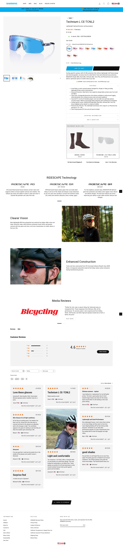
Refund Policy (34, 538)
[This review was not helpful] (39, 462)
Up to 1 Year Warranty (111, 162)
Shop (24, 3)
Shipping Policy (34, 535)
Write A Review (103, 351)
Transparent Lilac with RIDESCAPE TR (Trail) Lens (81, 48)
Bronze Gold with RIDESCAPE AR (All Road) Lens (93, 48)
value (22, 379)
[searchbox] (16, 371)
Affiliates (5, 522)
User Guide (69, 40)
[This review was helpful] (70, 475)
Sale (35, 3)
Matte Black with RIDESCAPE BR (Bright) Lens (99, 48)
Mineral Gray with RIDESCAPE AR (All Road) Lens (69, 48)
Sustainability (6, 538)
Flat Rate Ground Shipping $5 (75, 162)
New (30, 3)
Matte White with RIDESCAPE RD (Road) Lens (69, 55)
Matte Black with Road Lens (75, 55)
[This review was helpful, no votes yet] (36, 406)
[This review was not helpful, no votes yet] (39, 406)
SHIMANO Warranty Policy (37, 520)
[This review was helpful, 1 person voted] (36, 435)
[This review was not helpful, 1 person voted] (108, 467)
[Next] (120, 191)
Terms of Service (35, 527)
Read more (70, 318)
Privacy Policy (34, 522)
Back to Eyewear (62, 502)
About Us (5, 525)
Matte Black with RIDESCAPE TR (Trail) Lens (75, 48)
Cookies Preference (35, 525)
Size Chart (5, 540)
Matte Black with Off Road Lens (112, 48)
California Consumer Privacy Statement (40, 532)
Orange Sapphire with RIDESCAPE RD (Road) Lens (106, 48)
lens (12, 379)
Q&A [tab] (19, 329)
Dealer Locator (50, 3)
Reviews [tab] (12, 329)
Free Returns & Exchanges (92, 162)
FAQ (4, 530)
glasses (17, 379)
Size (72, 63)
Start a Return (6, 532)
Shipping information (92, 115)
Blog (40, 3)
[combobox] (33, 371)
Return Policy (6, 535)
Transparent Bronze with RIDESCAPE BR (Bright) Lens (87, 48)
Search (5, 520)
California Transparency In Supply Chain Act (41, 530)
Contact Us (6, 527)
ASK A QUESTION (93, 119)
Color (79, 44)
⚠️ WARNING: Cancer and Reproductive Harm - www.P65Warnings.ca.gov (93, 81)
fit (26, 379)
